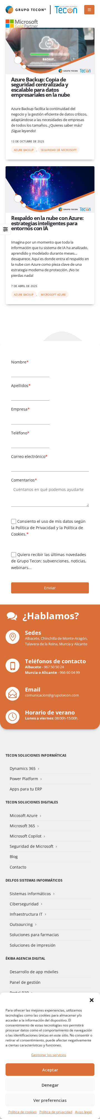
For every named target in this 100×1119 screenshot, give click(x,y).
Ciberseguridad (24, 904)
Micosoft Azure (24, 815)
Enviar (50, 587)
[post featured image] (50, 51)
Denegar (50, 1085)
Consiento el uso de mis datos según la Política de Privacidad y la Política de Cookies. (48, 528)
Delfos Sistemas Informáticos (34, 880)
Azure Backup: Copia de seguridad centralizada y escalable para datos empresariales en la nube (40, 87)
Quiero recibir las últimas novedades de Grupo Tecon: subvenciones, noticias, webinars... (48, 561)
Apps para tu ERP (26, 789)
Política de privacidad (55, 1112)
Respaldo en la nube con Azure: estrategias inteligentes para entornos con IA (47, 223)
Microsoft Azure (53, 294)
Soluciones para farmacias (34, 934)
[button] (91, 999)
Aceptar (50, 1069)
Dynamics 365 (23, 768)
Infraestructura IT (26, 914)
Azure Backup (24, 150)
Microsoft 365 (22, 825)
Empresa (20, 409)
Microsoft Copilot (25, 836)
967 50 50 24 (54, 666)
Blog (14, 856)
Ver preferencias (50, 1100)
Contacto (18, 867)
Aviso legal (83, 1112)
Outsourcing (21, 924)
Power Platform (24, 778)
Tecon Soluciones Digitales (32, 802)
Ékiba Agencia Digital (25, 958)
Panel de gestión (25, 982)
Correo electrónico (29, 456)
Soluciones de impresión (33, 945)
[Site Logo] (66, 9)
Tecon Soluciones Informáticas (36, 755)
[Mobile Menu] (89, 9)
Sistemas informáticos (30, 893)
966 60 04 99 (70, 672)
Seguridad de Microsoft (59, 150)
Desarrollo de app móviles (34, 971)
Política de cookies (22, 1112)
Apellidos (21, 385)
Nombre (20, 362)
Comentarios (24, 480)
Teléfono (20, 433)
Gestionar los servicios (48, 1055)
